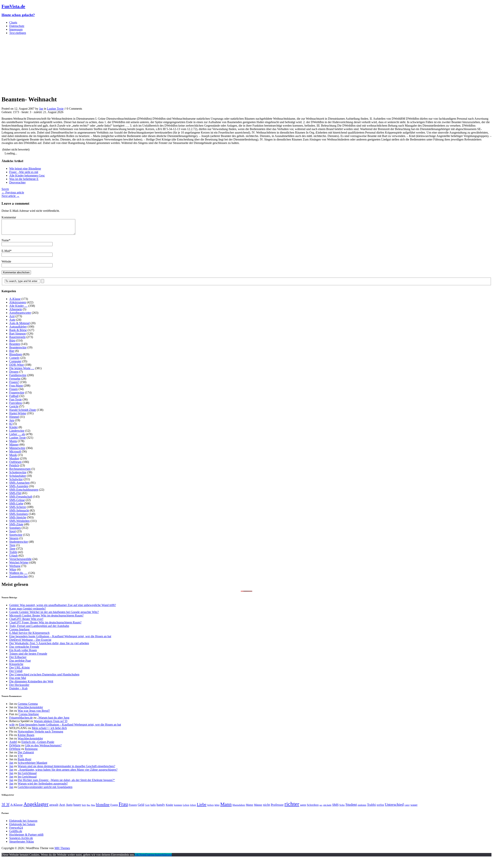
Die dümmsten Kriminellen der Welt (31, 681)
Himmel (14, 416)
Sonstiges (15, 527)
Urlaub (13, 555)
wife (12, 724)
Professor (277, 805)
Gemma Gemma (28, 703)
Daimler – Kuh (18, 688)
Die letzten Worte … (21, 368)
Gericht (13, 406)
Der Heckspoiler (19, 684)
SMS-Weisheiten (19, 520)
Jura (11, 420)
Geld (141, 805)
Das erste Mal (17, 678)
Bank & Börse (18, 330)
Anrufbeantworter (20, 312)
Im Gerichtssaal (27, 773)
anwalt (53, 805)
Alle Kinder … (18, 305)
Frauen (13, 389)
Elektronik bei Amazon (23, 820)
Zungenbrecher (18, 576)
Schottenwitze (17, 472)
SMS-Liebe (16, 503)
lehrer (193, 804)
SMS (335, 805)
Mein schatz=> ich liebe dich (49, 728)
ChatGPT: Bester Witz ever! (26, 619)
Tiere (12, 545)
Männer (14, 444)
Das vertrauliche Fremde (24, 646)
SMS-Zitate (16, 524)
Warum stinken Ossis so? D (50, 721)
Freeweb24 (16, 827)
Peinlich (14, 465)
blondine (103, 804)
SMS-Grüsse (17, 500)
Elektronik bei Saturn (22, 824)
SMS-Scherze (17, 507)
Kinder (13, 427)
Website (6, 261)
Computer (15, 361)
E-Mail (6, 250)
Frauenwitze (16, 392)
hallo (153, 804)
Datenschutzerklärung (158, 854)
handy (161, 805)
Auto (12, 319)
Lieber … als (17, 434)
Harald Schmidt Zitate (22, 409)
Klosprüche (16, 664)
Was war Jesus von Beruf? (34, 710)
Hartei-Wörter (17, 413)
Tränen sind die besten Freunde (28, 653)
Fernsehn (14, 378)
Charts (13, 22)
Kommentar (9, 217)
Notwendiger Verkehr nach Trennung (40, 731)
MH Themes (62, 848)
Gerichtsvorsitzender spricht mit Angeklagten (45, 787)
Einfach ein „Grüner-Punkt (37, 742)
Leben (186, 804)
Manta (13, 441)
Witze (12, 569)
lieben (210, 804)
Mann (226, 804)
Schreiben (313, 804)
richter (291, 804)
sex (320, 805)
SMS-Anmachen (19, 482)
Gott (147, 804)
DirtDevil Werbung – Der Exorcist (30, 639)
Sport (12, 531)
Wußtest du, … (18, 573)
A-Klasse (15, 298)
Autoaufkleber (18, 326)
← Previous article (13, 192)
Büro (12, 340)
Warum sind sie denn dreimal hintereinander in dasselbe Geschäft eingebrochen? (66, 766)
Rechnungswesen (20, 468)
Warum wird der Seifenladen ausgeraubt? (43, 783)
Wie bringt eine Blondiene (25, 168)
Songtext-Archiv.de (21, 838)
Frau (123, 804)
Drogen (13, 371)
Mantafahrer (238, 804)
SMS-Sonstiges (18, 514)
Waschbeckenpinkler (30, 707)
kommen (178, 805)
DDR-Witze (16, 364)
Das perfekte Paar (20, 660)
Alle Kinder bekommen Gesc (27, 175)
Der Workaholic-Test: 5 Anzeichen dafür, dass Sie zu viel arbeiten (49, 643)
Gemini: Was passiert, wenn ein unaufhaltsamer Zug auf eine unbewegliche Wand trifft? (62, 605)
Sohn (342, 804)
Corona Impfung (19, 629)
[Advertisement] (246, 65)
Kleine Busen (26, 735)
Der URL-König (19, 667)
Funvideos (15, 403)
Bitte (93, 805)
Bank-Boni (24, 759)
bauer (77, 805)
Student (351, 804)
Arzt (12, 316)
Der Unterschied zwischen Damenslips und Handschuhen (44, 674)
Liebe (201, 804)
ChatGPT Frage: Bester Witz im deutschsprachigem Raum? (45, 622)
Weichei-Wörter (19, 562)
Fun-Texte (15, 399)
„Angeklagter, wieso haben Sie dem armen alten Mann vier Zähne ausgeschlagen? (67, 769)
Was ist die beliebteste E (24, 179)
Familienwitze (17, 375)
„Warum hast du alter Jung (53, 717)
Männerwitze (17, 448)
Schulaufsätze (17, 475)
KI (11, 423)
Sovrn (5, 189)
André (13, 742)
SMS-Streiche (17, 517)
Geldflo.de (15, 831)
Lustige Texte (55, 108)
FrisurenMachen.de (21, 717)
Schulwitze (16, 479)
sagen (303, 804)
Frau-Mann (16, 385)
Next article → (10, 196)
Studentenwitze (18, 541)
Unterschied (394, 804)
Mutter (249, 804)
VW (20, 755)
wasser (414, 804)
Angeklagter (36, 804)
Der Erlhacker (17, 657)
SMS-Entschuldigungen (23, 489)
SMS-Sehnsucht (19, 510)
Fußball (13, 396)
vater (407, 804)
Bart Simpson (17, 333)
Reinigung (31, 748)
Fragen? (14, 382)
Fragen (114, 804)
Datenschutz (16, 26)
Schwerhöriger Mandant (32, 762)
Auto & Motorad (19, 323)
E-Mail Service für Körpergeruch (29, 632)
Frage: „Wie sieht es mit (23, 172)
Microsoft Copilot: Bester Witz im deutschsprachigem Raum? (46, 615)
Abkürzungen (17, 302)
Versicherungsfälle (20, 559)
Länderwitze (16, 430)
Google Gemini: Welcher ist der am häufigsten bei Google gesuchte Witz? (54, 612)
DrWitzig (14, 745)
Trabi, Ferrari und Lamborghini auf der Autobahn (39, 626)
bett (84, 804)
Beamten (14, 344)
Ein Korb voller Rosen (23, 650)
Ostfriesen (15, 461)
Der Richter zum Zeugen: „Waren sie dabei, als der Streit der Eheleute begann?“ (66, 780)
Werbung (14, 566)
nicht (266, 805)
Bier (11, 350)
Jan (41, 108)
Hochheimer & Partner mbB (26, 834)
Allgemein (15, 309)
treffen (380, 804)
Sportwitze (15, 534)
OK (137, 854)
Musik (13, 455)
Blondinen (15, 354)
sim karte (327, 805)
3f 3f (5, 804)
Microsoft (15, 451)
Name (5, 240)
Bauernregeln (17, 337)
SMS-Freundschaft (20, 496)
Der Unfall (15, 671)
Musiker (14, 458)
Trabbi (13, 552)
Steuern (13, 538)
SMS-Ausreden (18, 486)
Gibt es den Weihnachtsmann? (43, 745)
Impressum (16, 29)
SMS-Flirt (15, 493)
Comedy (14, 357)
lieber (217, 805)
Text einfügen (17, 32)
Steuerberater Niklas (21, 841)
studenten (362, 805)
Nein (142, 854)
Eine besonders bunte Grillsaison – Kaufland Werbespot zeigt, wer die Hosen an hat (60, 636)
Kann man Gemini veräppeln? (27, 608)
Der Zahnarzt (26, 752)
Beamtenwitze (18, 347)
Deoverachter (17, 182)
